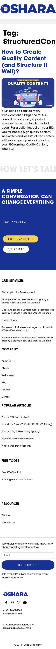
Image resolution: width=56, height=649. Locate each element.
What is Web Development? (16, 446)
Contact (6, 397)
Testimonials (8, 375)
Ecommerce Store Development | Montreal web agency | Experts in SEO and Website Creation (27, 339)
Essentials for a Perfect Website (18, 439)
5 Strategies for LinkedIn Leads (17, 480)
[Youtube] (25, 603)
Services (6, 390)
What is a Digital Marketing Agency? (21, 432)
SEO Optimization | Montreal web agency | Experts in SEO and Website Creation (25, 301)
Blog (4, 383)
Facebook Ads (9, 320)
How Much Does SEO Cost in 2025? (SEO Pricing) (27, 424)
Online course (9, 523)
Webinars (6, 515)
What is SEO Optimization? (15, 417)
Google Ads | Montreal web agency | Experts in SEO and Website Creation (27, 329)
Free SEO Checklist (11, 472)
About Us (6, 361)
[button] (28, 21)
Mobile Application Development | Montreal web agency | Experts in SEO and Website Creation (28, 311)
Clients (5, 368)
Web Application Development (18, 292)
